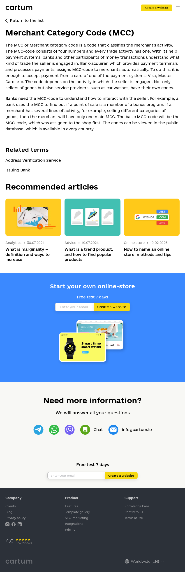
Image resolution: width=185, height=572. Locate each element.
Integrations (74, 523)
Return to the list (27, 20)
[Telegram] (38, 430)
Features (71, 506)
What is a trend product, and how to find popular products (89, 254)
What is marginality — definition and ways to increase (27, 254)
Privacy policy (15, 518)
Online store (134, 243)
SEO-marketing (76, 518)
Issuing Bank (17, 170)
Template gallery (77, 512)
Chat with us (134, 512)
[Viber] (70, 430)
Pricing (70, 529)
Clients (10, 506)
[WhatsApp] (54, 430)
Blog (8, 512)
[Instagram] (7, 524)
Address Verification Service (33, 160)
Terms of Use (134, 518)
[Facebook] (14, 524)
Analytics (13, 243)
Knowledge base (137, 506)
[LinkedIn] (20, 524)
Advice (71, 243)
